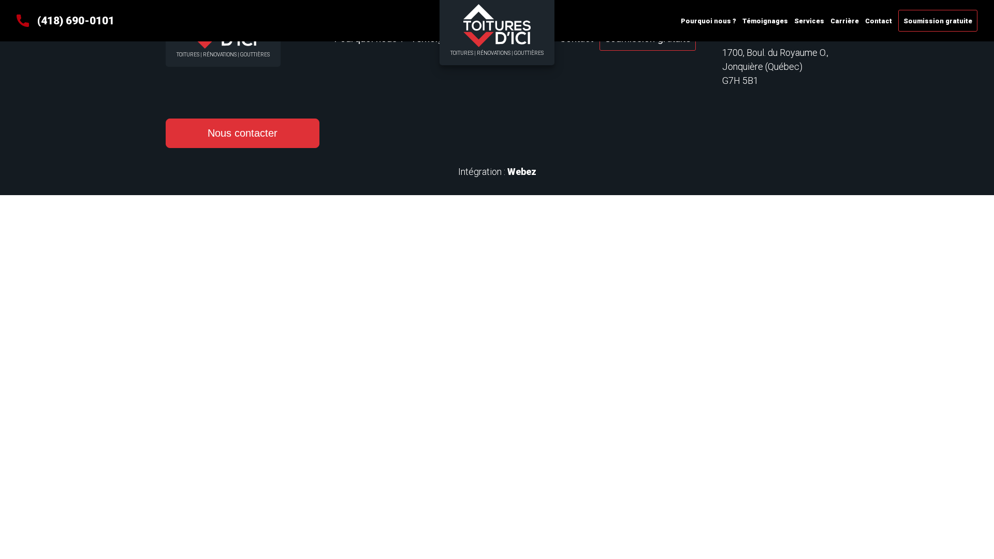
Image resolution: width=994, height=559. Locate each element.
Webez (521, 171)
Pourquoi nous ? (708, 21)
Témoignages (765, 21)
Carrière (844, 21)
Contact (878, 21)
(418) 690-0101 (75, 20)
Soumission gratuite (937, 21)
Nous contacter (242, 133)
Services (809, 21)
